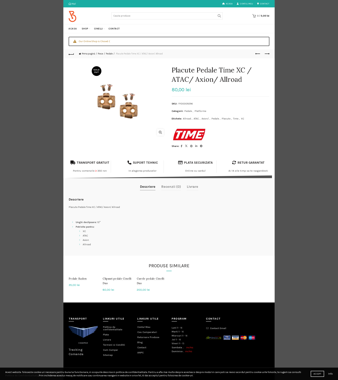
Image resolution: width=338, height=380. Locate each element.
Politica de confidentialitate (112, 328)
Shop (85, 28)
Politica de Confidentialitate (21, 375)
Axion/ (205, 118)
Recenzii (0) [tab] (171, 187)
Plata (106, 334)
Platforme (200, 111)
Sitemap (108, 355)
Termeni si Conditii (114, 344)
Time (235, 118)
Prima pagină (88, 53)
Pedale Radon (78, 278)
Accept (317, 374)
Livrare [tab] (192, 187)
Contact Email (218, 328)
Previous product (258, 53)
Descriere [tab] (147, 187)
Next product (266, 53)
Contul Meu (246, 3)
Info (330, 373)
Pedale (109, 53)
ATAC (196, 118)
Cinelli (98, 28)
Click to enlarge (160, 132)
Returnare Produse (148, 337)
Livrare (107, 339)
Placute (226, 118)
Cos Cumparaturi (147, 332)
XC (242, 118)
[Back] (71, 53)
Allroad (187, 118)
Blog (140, 342)
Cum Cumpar (110, 349)
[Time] (189, 134)
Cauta (219, 15)
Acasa (229, 3)
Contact (264, 3)
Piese (100, 53)
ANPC (140, 352)
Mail (73, 3)
